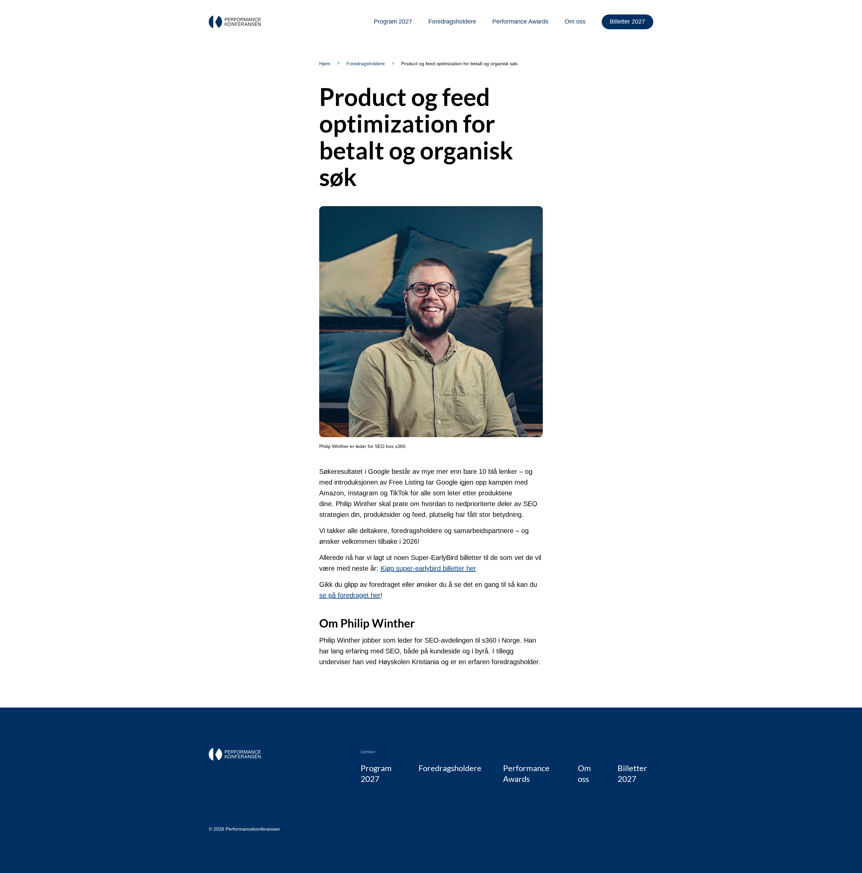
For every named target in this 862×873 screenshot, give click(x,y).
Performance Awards (520, 21)
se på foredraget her (349, 595)
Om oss (575, 21)
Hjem (324, 63)
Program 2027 (393, 21)
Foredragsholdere (452, 21)
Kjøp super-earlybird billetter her (428, 568)
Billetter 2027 (627, 21)
